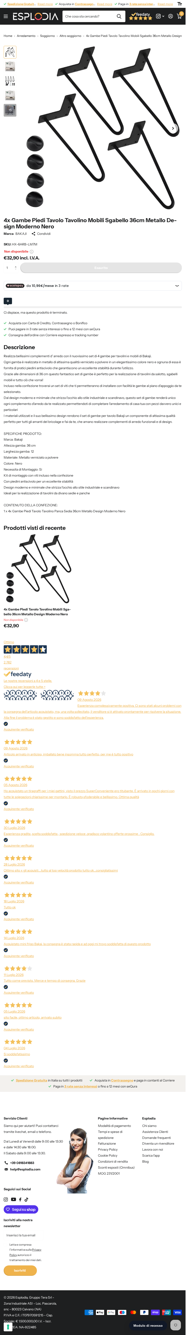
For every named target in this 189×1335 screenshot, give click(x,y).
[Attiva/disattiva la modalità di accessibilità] (179, 4)
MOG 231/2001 (109, 1170)
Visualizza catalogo (6, 16)
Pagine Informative (113, 1115)
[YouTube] (13, 1196)
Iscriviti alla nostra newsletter (18, 1219)
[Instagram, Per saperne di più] (160, 16)
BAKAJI (21, 230)
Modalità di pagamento (114, 1122)
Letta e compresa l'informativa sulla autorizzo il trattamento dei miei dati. (25, 1248)
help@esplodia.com (25, 1166)
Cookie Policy (107, 1152)
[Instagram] (6, 1196)
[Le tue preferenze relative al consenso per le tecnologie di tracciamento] (8, 1327)
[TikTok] (26, 1196)
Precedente (20, 692)
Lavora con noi (152, 1146)
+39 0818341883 (22, 1159)
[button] (17, 260)
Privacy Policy (108, 1146)
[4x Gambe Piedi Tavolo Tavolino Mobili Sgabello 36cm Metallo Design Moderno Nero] (39, 565)
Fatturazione (107, 1140)
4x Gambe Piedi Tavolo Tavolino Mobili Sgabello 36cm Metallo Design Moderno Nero (37, 608)
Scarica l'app (151, 1152)
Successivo (57, 692)
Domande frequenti (156, 1134)
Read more (45, 4)
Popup (31, 248)
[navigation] (10, 52)
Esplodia (149, 1115)
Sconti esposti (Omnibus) (116, 1164)
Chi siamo (149, 1122)
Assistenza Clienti (155, 1128)
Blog (145, 1158)
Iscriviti (20, 1267)
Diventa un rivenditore (158, 1140)
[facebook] (20, 1196)
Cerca (119, 16)
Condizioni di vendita (113, 1158)
